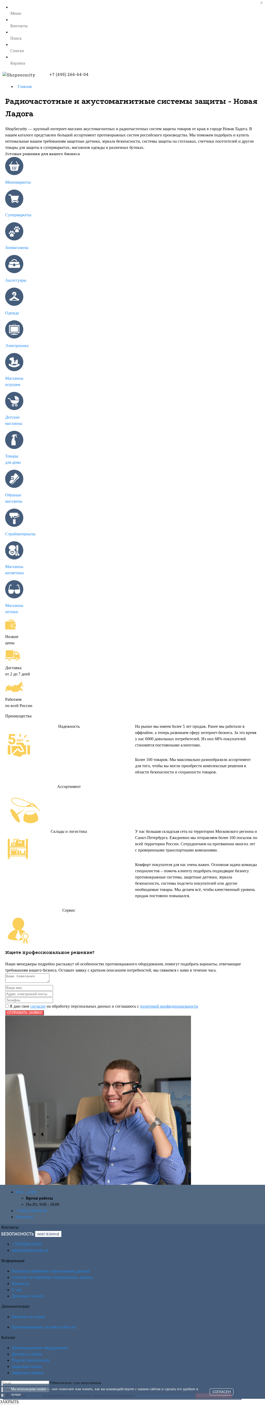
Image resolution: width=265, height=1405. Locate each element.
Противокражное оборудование (40, 1348)
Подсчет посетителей (30, 1360)
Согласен (221, 1392)
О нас (17, 1290)
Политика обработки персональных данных (51, 1271)
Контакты (24, 1217)
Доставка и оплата (28, 1296)
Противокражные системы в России (44, 1327)
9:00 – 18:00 (26, 1192)
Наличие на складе (28, 1316)
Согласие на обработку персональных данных (52, 1277)
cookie (41, 1389)
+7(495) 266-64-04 (31, 1210)
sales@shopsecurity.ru (30, 1250)
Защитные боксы (27, 1366)
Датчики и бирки (27, 1354)
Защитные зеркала (28, 1373)
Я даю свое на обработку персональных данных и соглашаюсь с (103, 1006)
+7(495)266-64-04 (27, 1244)
